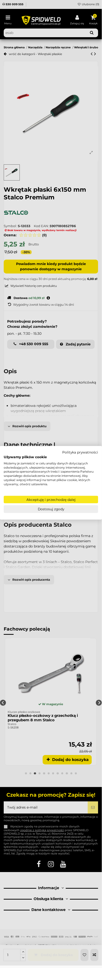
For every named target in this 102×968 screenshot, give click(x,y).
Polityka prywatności (80, 452)
